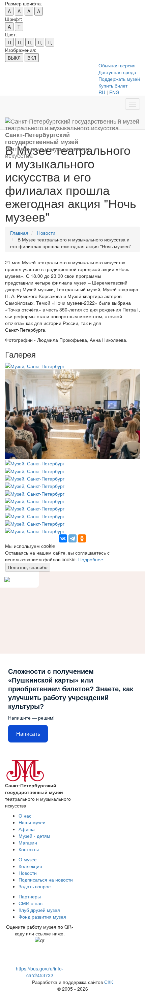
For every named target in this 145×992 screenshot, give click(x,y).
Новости (46, 232)
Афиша (27, 829)
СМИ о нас (30, 903)
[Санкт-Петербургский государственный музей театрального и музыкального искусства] (72, 120)
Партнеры (30, 896)
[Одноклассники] (82, 538)
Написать (28, 734)
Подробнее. (91, 559)
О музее (28, 859)
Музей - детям (34, 835)
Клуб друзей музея (39, 909)
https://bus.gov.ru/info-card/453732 (39, 972)
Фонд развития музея (42, 916)
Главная (19, 232)
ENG (114, 92)
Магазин (28, 842)
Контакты (29, 849)
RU (101, 92)
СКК (108, 982)
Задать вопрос (35, 886)
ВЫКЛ (14, 57)
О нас (25, 815)
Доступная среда (117, 72)
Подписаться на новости (46, 879)
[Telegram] (72, 538)
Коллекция (30, 866)
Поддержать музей (119, 78)
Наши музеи (32, 822)
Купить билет (112, 85)
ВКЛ (31, 57)
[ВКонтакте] (63, 538)
